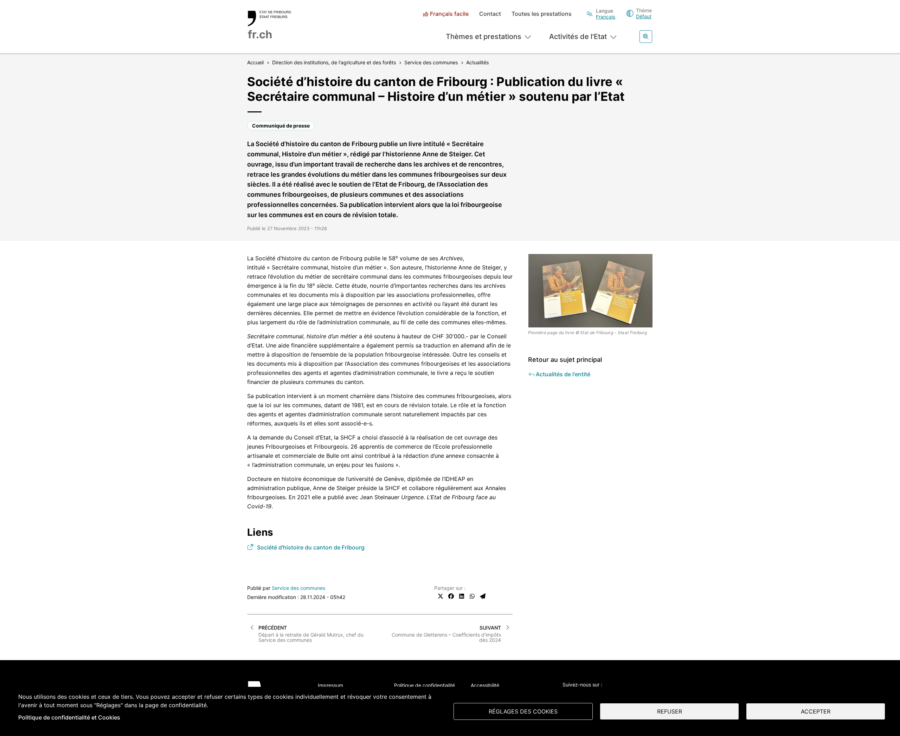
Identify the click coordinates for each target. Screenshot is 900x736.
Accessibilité (485, 685)
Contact (490, 14)
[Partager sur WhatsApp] (472, 596)
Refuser (669, 711)
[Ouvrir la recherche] (645, 36)
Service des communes (298, 588)
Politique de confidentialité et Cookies (69, 717)
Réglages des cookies (523, 711)
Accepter (815, 711)
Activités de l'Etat (578, 36)
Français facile (449, 14)
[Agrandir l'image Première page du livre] (590, 291)
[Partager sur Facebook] (451, 596)
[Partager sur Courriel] (483, 596)
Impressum (330, 685)
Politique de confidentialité (424, 685)
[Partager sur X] (440, 596)
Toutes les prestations (542, 14)
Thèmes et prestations (483, 36)
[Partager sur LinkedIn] (461, 596)
